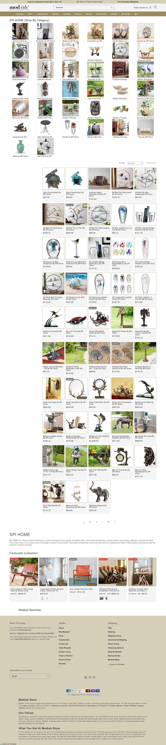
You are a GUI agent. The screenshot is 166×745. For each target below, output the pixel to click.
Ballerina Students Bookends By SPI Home (75, 437)
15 (108, 522)
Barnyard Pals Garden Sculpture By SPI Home (121, 437)
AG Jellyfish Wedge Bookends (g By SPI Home (97, 263)
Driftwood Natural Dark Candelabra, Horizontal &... (109, 590)
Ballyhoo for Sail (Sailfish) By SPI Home (99, 437)
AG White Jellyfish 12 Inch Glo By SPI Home (143, 298)
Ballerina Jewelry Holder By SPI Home (52, 437)
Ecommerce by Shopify (92, 695)
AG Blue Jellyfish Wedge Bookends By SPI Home (144, 229)
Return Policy (113, 644)
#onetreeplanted (24, 630)
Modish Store (76, 695)
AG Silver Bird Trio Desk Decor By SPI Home (52, 298)
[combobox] (84, 7)
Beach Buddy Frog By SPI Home (76, 471)
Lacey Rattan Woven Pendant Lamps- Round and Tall (51, 590)
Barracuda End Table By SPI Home (144, 437)
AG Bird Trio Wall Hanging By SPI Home (99, 229)
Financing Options (116, 648)
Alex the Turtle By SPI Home (74, 332)
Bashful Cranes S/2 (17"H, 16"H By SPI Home (53, 471)
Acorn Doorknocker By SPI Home (52, 193)
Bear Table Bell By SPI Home (52, 506)
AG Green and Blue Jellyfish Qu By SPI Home (53, 263)
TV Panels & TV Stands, (106, 705)
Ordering (111, 632)
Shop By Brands (115, 652)
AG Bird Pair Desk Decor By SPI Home (121, 193)
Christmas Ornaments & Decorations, (82, 705)
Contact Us (143, 7)
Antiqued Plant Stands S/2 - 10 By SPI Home (97, 367)
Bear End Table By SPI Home (98, 471)
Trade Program (65, 648)
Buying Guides (114, 656)
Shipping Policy (114, 636)
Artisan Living (65, 652)
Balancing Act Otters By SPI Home (144, 403)
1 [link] (84, 522)
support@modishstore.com (24, 639)
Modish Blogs (114, 659)
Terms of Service (66, 656)
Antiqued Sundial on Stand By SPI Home (143, 367)
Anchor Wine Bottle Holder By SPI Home (97, 332)
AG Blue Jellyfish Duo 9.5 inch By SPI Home (122, 229)
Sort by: (122, 163)
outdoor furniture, (29, 705)
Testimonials (64, 640)
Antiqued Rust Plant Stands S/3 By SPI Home (121, 367)
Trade (136, 7)
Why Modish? (64, 632)
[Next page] (114, 521)
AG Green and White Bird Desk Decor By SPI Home (76, 263)
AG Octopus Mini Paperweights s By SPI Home (121, 263)
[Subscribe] (47, 676)
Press (61, 636)
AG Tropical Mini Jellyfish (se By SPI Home (122, 298)
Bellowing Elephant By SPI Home (97, 506)
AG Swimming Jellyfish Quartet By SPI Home (98, 298)
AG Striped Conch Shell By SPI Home (75, 298)
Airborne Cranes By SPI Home (52, 332)
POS (81, 695)
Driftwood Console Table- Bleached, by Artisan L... (139, 590)
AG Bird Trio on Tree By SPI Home (75, 229)
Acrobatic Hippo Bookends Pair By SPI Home (97, 194)
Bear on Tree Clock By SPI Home (121, 471)
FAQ (110, 628)
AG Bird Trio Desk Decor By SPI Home (52, 229)
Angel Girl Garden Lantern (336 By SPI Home (143, 333)
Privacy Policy (65, 659)
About (61, 628)
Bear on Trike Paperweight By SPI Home (143, 471)
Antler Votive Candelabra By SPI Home (122, 403)
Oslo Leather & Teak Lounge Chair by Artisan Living (22, 590)
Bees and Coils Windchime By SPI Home (75, 506)
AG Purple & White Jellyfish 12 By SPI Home (145, 263)
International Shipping (117, 640)
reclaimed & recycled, (59, 705)
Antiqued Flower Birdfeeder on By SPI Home (74, 368)
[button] (155, 7)
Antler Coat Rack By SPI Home (52, 403)
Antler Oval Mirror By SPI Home (76, 403)
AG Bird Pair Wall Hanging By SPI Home (143, 193)
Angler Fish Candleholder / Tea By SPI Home (53, 367)
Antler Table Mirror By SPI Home (99, 403)
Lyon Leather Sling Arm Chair (81, 589)
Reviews (62, 663)
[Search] (111, 7)
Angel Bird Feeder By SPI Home (122, 332)
